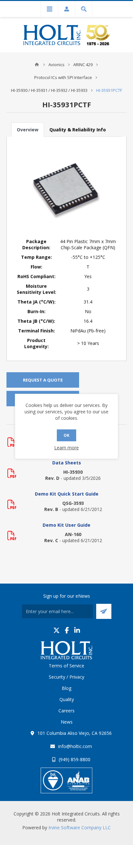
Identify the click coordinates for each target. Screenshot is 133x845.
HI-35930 (73, 472)
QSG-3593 (73, 503)
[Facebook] (67, 630)
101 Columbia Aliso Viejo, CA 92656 (74, 733)
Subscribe (103, 611)
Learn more (66, 448)
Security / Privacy (66, 677)
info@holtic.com (75, 746)
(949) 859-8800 (74, 759)
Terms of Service (66, 666)
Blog (66, 688)
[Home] (37, 64)
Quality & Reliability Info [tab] (77, 130)
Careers (66, 711)
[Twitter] (56, 630)
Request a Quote (43, 380)
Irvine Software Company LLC (79, 827)
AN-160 (73, 534)
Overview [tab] (27, 130)
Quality (66, 699)
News (67, 722)
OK (66, 435)
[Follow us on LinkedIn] (77, 630)
